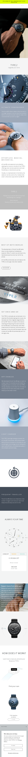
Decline (13, 749)
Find (13, 719)
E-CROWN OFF (6, 554)
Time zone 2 (22, 554)
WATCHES (4, 726)
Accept (13, 745)
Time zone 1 (13, 554)
